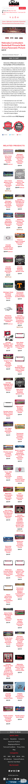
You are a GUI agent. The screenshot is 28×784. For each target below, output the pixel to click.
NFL (5, 756)
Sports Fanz (15, 775)
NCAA (18, 756)
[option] (7, 38)
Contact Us (21, 739)
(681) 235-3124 (12, 10)
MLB (13, 756)
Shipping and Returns (14, 744)
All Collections (8, 759)
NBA (9, 756)
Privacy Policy (21, 747)
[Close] (7, 782)
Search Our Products (14, 741)
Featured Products (18, 759)
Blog (14, 749)
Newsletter (13, 739)
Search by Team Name (14, 762)
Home (4, 21)
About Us (6, 739)
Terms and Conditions (9, 747)
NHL (23, 756)
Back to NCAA (15, 732)
